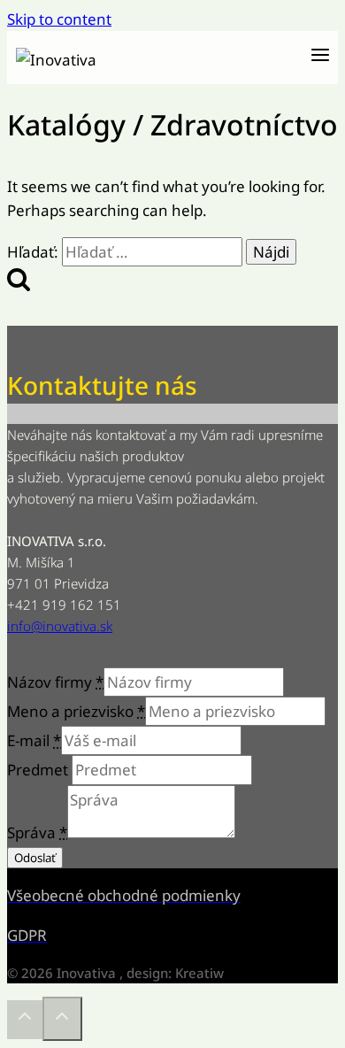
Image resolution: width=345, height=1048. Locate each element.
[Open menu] (320, 58)
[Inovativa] (104, 57)
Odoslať (35, 858)
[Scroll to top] (24, 1019)
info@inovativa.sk (59, 626)
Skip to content (59, 19)
